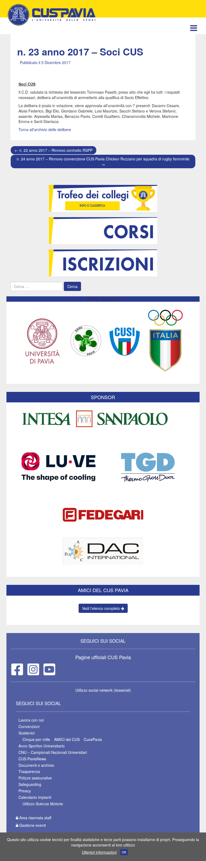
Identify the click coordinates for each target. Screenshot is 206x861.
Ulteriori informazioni (99, 852)
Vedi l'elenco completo (101, 608)
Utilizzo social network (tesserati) (103, 690)
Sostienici (27, 733)
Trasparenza (29, 771)
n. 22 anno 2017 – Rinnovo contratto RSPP (53, 150)
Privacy (25, 790)
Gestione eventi (32, 825)
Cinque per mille (36, 739)
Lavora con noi (31, 720)
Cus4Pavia (93, 739)
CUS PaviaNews (32, 758)
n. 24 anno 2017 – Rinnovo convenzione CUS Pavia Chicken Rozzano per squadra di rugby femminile (103, 161)
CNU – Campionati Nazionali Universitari (53, 752)
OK (124, 852)
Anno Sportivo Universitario (42, 745)
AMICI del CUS (67, 739)
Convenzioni (29, 726)
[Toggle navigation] (193, 28)
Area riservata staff (34, 817)
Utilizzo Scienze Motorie (43, 803)
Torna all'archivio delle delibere (45, 129)
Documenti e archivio (36, 765)
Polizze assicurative (35, 778)
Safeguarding (30, 784)
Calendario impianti (35, 797)
